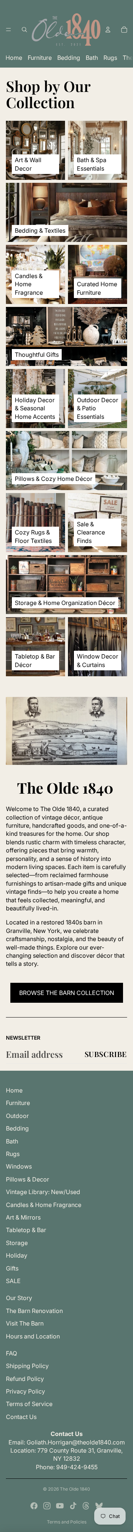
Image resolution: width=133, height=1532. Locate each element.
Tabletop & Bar (26, 1230)
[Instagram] (46, 1505)
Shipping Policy (27, 1365)
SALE (13, 1281)
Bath (92, 57)
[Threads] (86, 1505)
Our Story (19, 1298)
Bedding (68, 57)
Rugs (110, 57)
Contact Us (21, 1416)
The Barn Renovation (34, 1310)
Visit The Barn (25, 1323)
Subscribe (106, 1054)
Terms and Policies (66, 1522)
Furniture (40, 57)
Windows (19, 1166)
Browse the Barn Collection (66, 992)
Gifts (12, 1268)
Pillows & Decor (27, 1179)
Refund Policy (25, 1378)
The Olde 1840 (75, 1489)
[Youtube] (59, 1505)
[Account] (108, 29)
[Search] (24, 29)
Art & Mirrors (23, 1217)
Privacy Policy (25, 1391)
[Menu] (8, 29)
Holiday (16, 1255)
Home (14, 57)
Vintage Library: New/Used (43, 1192)
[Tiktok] (73, 1505)
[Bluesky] (99, 1505)
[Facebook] (34, 1505)
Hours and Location (33, 1336)
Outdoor (17, 1115)
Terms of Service (29, 1404)
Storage (17, 1243)
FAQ (11, 1353)
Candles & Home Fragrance (43, 1204)
